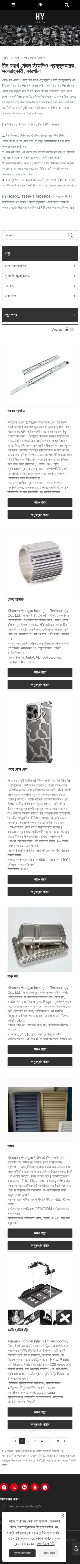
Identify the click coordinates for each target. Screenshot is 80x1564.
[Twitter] (14, 1487)
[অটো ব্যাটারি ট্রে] (40, 1293)
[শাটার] (40, 1109)
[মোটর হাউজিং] (40, 562)
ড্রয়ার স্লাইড (16, 411)
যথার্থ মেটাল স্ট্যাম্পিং (15, 266)
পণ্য (17, 58)
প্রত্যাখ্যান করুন (22, 1553)
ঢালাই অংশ (10, 296)
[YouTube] (35, 1487)
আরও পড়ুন (40, 502)
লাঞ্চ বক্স (13, 976)
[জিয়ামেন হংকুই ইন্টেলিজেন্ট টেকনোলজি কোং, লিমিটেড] (40, 17)
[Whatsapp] (45, 1487)
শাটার (11, 1146)
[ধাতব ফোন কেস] (40, 732)
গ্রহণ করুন (49, 1553)
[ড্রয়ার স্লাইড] (40, 374)
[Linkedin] (24, 1487)
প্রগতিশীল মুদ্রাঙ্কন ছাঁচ (17, 276)
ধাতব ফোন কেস (17, 769)
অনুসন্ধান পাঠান (40, 515)
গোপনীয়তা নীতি (46, 1544)
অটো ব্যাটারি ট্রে (18, 1330)
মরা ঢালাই (10, 286)
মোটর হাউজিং (16, 599)
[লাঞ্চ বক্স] (40, 939)
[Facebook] (4, 1487)
